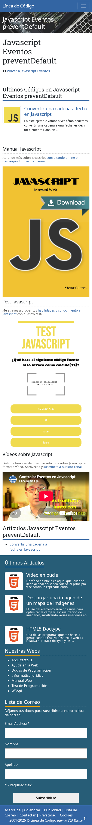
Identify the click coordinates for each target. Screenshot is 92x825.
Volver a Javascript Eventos (28, 71)
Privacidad (47, 815)
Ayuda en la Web (25, 665)
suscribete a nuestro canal (62, 467)
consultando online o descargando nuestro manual (40, 159)
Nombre (11, 744)
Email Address (17, 723)
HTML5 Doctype (43, 629)
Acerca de (13, 810)
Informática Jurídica (27, 675)
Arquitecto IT (22, 660)
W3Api (17, 690)
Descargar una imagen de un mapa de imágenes (54, 600)
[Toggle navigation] (83, 6)
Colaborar (32, 810)
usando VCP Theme (70, 820)
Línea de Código (18, 6)
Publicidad (52, 810)
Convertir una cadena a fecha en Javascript (55, 111)
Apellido (11, 764)
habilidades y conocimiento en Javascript (42, 312)
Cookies (66, 815)
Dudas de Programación (31, 670)
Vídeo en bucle (42, 575)
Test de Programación (29, 685)
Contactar (28, 815)
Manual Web (22, 680)
